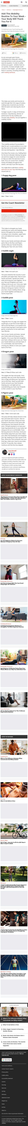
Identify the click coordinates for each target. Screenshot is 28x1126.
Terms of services (18, 214)
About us (4, 1110)
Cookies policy (5, 1075)
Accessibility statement (7, 1078)
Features (4, 25)
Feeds (3, 1104)
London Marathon (13, 5)
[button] (2, 2)
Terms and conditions (7, 1065)
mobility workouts (9, 72)
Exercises (4, 1088)
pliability (12, 117)
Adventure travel (6, 1097)
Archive (3, 1107)
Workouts (9, 9)
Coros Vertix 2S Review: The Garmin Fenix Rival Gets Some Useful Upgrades (14, 1043)
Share (5, 53)
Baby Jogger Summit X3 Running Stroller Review (13, 1030)
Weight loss (4, 1100)
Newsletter (24, 53)
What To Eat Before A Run (11, 1025)
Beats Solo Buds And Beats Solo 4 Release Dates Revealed (13, 1036)
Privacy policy (5, 1072)
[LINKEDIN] (14, 454)
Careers (3, 1081)
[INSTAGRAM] (12, 454)
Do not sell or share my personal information (12, 1113)
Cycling (3, 1091)
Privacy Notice (20, 216)
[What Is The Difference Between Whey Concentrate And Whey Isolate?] (14, 1015)
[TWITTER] (9, 454)
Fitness (3, 9)
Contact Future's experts (7, 1069)
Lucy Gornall (12, 25)
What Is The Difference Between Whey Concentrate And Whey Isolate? (14, 1019)
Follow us (16, 53)
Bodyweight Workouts (18, 9)
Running (4, 1085)
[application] (14, 131)
